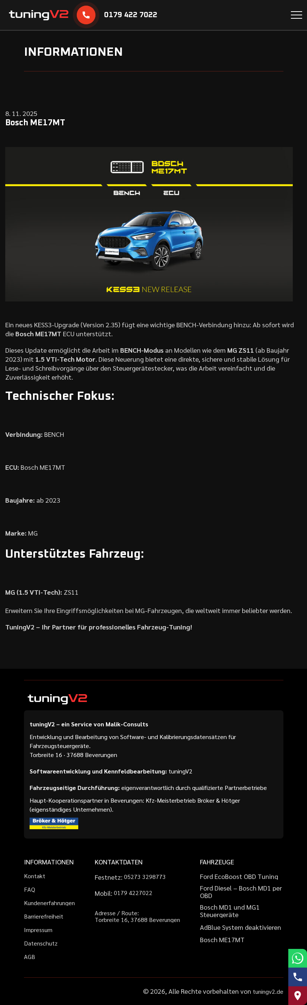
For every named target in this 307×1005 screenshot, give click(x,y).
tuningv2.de (268, 991)
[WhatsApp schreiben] (297, 958)
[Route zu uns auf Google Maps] (297, 995)
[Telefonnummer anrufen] (297, 977)
